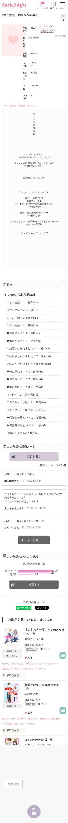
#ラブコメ (34, 719)
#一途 (48, 664)
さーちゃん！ (11, 508)
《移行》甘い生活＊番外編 (22, 394)
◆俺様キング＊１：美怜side (24, 333)
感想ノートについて (51, 465)
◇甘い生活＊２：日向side (22, 309)
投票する (34, 584)
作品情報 (62, 36)
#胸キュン (31, 105)
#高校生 (6, 668)
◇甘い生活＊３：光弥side (22, 317)
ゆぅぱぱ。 (44, 26)
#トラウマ (17, 668)
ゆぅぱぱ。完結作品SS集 (20, 294)
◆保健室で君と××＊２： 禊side (26, 425)
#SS (6, 105)
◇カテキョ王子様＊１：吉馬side (26, 402)
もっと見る (34, 540)
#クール (16, 719)
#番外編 (21, 105)
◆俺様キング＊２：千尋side (24, 340)
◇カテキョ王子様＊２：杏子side (26, 410)
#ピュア (39, 664)
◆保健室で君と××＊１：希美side (26, 417)
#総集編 (12, 105)
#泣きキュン (18, 664)
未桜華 (29, 693)
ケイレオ (9, 527)
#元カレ (6, 664)
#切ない (30, 664)
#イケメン (40, 668)
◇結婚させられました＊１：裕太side (29, 348)
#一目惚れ (7, 723)
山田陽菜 (9, 481)
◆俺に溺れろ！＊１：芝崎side (25, 371)
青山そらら (31, 638)
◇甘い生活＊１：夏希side (22, 302)
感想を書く (34, 456)
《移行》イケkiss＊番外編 (22, 432)
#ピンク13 (19, 723)
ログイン (54, 8)
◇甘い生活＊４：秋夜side (22, 325)
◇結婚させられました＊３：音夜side (29, 363)
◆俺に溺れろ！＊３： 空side (25, 386)
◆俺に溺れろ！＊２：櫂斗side (25, 379)
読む (34, 809)
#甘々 (55, 664)
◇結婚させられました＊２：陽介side (29, 356)
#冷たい (6, 719)
